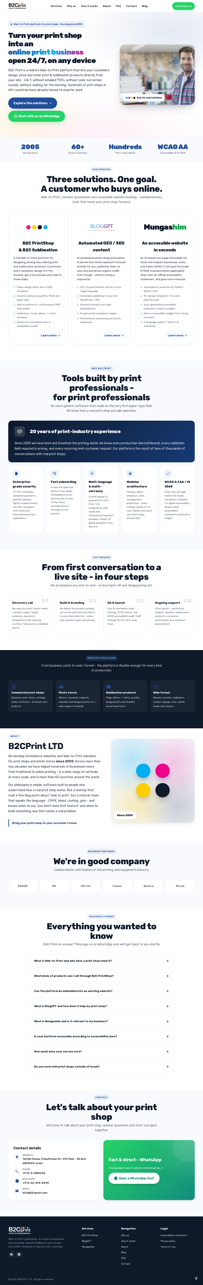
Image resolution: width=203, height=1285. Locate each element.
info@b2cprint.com (35, 1192)
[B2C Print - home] (17, 6)
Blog (144, 6)
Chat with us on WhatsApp (39, 116)
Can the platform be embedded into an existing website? (73, 991)
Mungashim (88, 1246)
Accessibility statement (173, 1235)
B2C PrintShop (90, 1235)
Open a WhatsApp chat (136, 1178)
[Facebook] (11, 1254)
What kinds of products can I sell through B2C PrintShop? (74, 975)
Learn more (49, 335)
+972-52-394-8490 (36, 1182)
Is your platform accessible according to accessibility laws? (75, 1036)
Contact (131, 6)
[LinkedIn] (19, 1254)
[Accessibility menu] (196, 1278)
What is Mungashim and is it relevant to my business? (71, 1021)
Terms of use (168, 1246)
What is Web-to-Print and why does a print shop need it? (73, 960)
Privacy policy (167, 1241)
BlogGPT (87, 1241)
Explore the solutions (30, 103)
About (107, 6)
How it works (89, 6)
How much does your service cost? (58, 1051)
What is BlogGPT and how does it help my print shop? (70, 1006)
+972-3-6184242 (34, 1173)
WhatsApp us (183, 6)
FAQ (118, 6)
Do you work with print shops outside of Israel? (67, 1066)
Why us (71, 6)
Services (56, 6)
